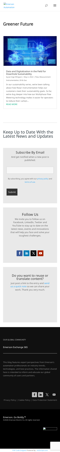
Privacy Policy (10, 400)
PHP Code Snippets (19, 450)
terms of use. (30, 182)
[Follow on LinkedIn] (26, 253)
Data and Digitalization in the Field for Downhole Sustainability (26, 72)
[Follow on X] (33, 253)
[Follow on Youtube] (40, 253)
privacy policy (42, 178)
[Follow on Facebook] (19, 253)
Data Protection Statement (45, 400)
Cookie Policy (24, 400)
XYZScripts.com (42, 450)
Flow (37, 77)
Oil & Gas (23, 80)
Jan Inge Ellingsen (15, 77)
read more (11, 104)
